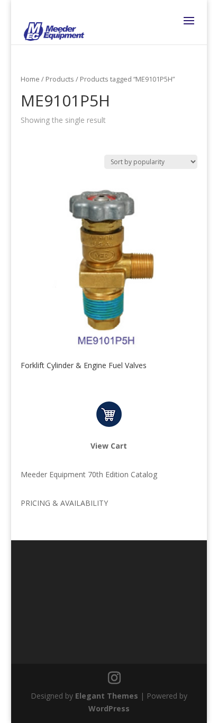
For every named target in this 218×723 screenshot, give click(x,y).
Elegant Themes (106, 696)
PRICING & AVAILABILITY (64, 503)
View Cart (108, 446)
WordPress (109, 708)
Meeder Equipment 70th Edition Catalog (89, 474)
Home (30, 79)
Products (60, 79)
